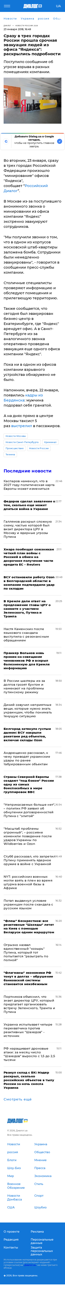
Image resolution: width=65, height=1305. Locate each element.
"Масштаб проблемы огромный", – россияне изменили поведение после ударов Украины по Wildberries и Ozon (28, 836)
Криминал (50, 442)
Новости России (39, 448)
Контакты (11, 1247)
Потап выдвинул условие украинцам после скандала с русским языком (28, 904)
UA (58, 6)
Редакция (11, 1239)
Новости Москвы (16, 436)
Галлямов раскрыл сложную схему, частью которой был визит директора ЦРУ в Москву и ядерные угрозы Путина (28, 529)
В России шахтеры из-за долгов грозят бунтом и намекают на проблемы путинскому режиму (24, 686)
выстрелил (21, 426)
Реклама (37, 1231)
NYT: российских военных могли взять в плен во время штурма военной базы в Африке (28, 882)
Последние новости (27, 471)
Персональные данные (42, 1241)
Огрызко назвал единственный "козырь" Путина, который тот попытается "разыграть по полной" (26, 952)
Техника (10, 454)
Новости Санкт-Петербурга (22, 442)
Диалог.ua (30, 1265)
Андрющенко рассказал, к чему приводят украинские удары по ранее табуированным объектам (27, 758)
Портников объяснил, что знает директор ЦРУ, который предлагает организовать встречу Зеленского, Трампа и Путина (29, 1004)
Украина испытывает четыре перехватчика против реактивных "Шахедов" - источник (28, 1030)
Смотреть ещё (18, 1099)
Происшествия (14, 448)
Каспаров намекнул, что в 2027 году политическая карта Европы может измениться (29, 484)
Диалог (7, 25)
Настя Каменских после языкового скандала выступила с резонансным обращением (26, 634)
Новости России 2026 (26, 25)
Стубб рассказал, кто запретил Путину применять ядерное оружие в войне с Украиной (29, 860)
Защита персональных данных (42, 1251)
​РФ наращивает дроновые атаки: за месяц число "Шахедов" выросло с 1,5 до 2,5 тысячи (29, 1054)
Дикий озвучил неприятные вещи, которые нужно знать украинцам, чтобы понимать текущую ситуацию (28, 710)
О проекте (12, 1231)
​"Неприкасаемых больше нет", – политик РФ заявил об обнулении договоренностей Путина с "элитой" (29, 810)
